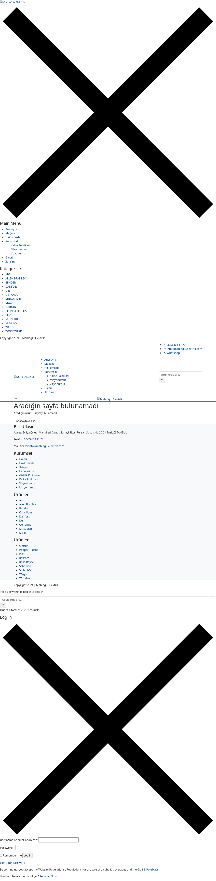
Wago (23, 574)
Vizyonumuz (18, 253)
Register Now (48, 876)
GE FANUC (11, 295)
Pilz (21, 554)
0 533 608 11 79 (33, 439)
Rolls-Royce (26, 562)
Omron (24, 546)
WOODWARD (13, 331)
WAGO (9, 327)
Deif (21, 520)
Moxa (22, 533)
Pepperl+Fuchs (28, 550)
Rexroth (24, 558)
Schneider (25, 566)
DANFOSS (11, 286)
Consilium (25, 512)
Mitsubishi (26, 529)
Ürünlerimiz (26, 471)
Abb (21, 500)
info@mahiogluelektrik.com (184, 349)
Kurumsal (11, 241)
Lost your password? (13, 863)
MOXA (9, 303)
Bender (24, 508)
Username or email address (19, 840)
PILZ (8, 315)
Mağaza (10, 233)
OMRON (10, 307)
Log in (28, 855)
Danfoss (24, 516)
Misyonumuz (19, 249)
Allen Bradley (27, 504)
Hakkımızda (12, 237)
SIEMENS (11, 323)
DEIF (8, 290)
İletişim (10, 261)
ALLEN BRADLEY (15, 278)
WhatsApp (173, 353)
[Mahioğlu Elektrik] (12, 2)
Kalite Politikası (20, 245)
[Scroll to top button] (208, 873)
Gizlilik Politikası (29, 475)
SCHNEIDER (12, 319)
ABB (7, 274)
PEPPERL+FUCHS (16, 311)
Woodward (26, 578)
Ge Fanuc (25, 524)
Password (7, 848)
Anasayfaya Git (25, 421)
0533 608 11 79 (176, 345)
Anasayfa (11, 229)
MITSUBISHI (13, 299)
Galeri (9, 257)
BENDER (10, 282)
